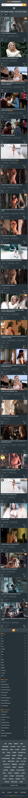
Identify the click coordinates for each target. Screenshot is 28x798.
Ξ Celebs (3, 36)
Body (17, 187)
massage (21, 767)
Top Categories (6, 709)
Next (17, 630)
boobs (5, 776)
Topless (13, 673)
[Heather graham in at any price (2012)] (14, 535)
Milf (13, 651)
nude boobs (11, 761)
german (12, 770)
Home (3, 792)
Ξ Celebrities (4, 472)
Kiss (8, 343)
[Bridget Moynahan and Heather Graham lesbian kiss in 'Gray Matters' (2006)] (14, 327)
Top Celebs (5, 679)
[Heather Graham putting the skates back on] (14, 251)
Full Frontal (22, 213)
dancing (23, 749)
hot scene (22, 764)
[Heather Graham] (14, 510)
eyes (19, 746)
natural (11, 779)
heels (11, 749)
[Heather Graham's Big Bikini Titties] (14, 382)
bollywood (7, 767)
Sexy (13, 646)
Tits (13, 635)
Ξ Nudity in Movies (5, 213)
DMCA (16, 792)
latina (23, 773)
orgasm (20, 755)
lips (5, 743)
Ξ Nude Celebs (4, 60)
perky (21, 781)
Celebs (13, 730)
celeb (14, 2)
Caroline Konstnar (13, 687)
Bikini (13, 659)
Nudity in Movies (13, 727)
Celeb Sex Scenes (13, 717)
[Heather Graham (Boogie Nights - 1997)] (14, 461)
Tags (4, 633)
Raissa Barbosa (13, 684)
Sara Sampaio (13, 692)
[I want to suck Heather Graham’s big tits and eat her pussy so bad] (14, 100)
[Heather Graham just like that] (14, 276)
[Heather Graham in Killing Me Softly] (14, 49)
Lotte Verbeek (13, 705)
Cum (13, 654)
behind (14, 755)
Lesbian (3, 343)
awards (16, 743)
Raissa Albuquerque (13, 703)
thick (23, 746)
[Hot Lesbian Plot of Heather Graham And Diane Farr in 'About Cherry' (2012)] (14, 432)
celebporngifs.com (12, 795)
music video (14, 781)
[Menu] (14, 8)
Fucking (13, 649)
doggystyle (6, 764)
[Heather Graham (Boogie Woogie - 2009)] (14, 585)
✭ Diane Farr (13, 444)
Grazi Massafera (13, 700)
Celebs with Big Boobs (13, 733)
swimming (14, 764)
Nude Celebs (13, 735)
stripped (5, 770)
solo (3, 752)
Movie (13, 665)
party (4, 773)
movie (10, 743)
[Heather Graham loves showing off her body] (14, 176)
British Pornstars (13, 722)
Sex (13, 643)
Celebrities (13, 714)
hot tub (23, 761)
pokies (14, 752)
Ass (13, 638)
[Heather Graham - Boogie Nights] (14, 227)
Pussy (21, 113)
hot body (12, 746)
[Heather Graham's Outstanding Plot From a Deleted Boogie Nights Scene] (14, 356)
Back (17, 263)
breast (14, 767)
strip (24, 758)
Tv (13, 657)
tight (4, 761)
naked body (5, 749)
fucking (19, 758)
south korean (20, 776)
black (8, 752)
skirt (21, 743)
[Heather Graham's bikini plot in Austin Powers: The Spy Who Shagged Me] (14, 74)
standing (16, 773)
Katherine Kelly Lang (13, 697)
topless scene (6, 758)
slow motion (21, 752)
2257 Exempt (23, 792)
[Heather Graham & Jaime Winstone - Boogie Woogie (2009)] (14, 609)
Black (13, 662)
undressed (5, 746)
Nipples (13, 667)
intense (12, 776)
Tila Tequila (13, 695)
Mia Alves (13, 681)
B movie (13, 719)
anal (17, 761)
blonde (17, 749)
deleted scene (20, 770)
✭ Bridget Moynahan (11, 340)
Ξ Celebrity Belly (5, 162)
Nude (13, 641)
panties (7, 781)
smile (13, 758)
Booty (13, 675)
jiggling (7, 755)
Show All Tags (14, 785)
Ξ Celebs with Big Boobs (6, 86)
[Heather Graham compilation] (14, 126)
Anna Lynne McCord (13, 689)
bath (23, 779)
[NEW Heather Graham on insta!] (14, 151)
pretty (5, 779)
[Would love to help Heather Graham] (14, 407)
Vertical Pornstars (13, 725)
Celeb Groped (13, 711)
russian (18, 779)
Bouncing (13, 670)
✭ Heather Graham (11, 36)
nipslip (10, 773)
